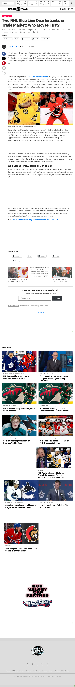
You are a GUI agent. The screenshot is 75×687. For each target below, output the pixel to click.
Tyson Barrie (44, 306)
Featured (8, 546)
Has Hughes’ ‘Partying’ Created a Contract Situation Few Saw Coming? (54, 409)
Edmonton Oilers (9, 406)
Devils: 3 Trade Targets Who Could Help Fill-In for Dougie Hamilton (61, 280)
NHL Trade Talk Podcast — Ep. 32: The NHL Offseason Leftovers (54, 442)
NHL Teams (36, 671)
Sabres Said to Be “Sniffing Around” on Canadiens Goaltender (35, 219)
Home (8, 671)
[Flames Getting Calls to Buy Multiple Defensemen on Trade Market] (18, 272)
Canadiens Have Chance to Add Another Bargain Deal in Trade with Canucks (21, 506)
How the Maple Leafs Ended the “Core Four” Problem (55, 506)
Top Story (34, 306)
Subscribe (57, 298)
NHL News (43, 373)
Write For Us (65, 671)
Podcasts (44, 671)
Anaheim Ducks (45, 438)
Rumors (21, 671)
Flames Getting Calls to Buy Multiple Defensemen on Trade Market (17, 280)
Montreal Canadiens (10, 373)
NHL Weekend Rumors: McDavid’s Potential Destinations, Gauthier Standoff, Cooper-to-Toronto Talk (51, 475)
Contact (57, 671)
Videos (51, 671)
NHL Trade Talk (14, 47)
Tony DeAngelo (24, 306)
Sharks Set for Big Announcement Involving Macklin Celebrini (16, 442)
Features (28, 671)
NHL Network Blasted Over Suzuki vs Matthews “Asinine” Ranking (17, 377)
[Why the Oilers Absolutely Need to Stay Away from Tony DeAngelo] (41, 272)
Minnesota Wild (45, 406)
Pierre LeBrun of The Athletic (37, 76)
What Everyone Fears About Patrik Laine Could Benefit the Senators (21, 549)
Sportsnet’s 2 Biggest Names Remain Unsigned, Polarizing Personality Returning (54, 378)
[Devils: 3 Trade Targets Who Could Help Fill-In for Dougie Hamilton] (62, 272)
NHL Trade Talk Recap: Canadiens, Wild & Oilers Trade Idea (19, 409)
